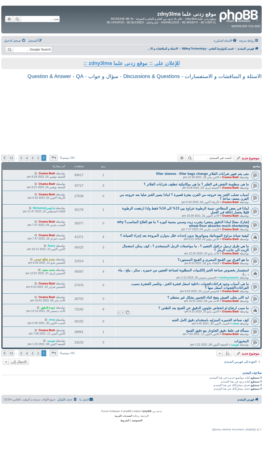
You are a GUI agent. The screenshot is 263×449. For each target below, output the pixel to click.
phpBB (147, 411)
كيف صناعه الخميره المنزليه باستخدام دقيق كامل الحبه (210, 320)
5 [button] (21, 158)
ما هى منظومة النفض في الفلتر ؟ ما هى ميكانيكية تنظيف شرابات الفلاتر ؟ (196, 184)
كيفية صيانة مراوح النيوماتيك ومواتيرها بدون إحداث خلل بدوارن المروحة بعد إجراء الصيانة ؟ (184, 235)
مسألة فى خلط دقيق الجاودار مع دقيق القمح (217, 330)
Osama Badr (230, 177)
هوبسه (235, 344)
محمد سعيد (48, 269)
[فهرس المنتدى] (238, 15)
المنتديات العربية (123, 415)
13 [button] (11, 158)
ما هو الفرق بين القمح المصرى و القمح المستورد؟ (213, 260)
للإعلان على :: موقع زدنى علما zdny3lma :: (131, 63)
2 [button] (38, 158)
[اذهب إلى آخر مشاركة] (36, 173)
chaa (235, 323)
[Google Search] (9, 49)
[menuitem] (225, 40)
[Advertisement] (131, 116)
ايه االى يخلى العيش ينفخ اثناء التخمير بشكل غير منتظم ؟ (208, 297)
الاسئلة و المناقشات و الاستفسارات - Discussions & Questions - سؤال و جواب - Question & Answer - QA (144, 76)
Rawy (51, 245)
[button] (54, 158)
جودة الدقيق (48, 307)
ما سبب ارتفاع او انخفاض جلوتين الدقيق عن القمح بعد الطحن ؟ (203, 308)
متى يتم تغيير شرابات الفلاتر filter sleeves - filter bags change (202, 174)
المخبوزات (241, 341)
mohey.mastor (229, 277)
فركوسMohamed (44, 207)
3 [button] (32, 158)
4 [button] (27, 158)
